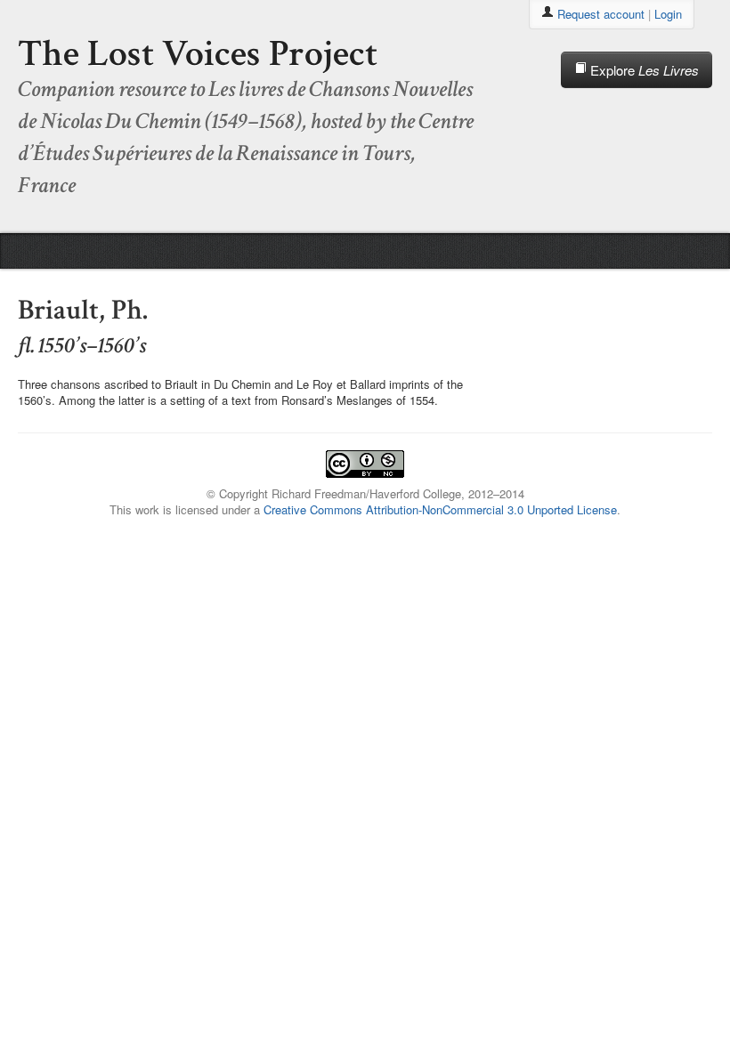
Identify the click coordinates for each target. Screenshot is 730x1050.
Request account (601, 13)
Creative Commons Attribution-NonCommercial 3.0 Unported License (440, 509)
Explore (643, 70)
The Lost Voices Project (197, 53)
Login (668, 13)
